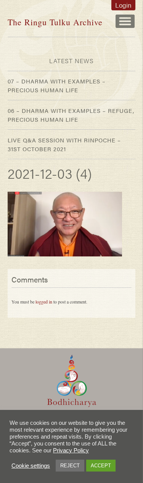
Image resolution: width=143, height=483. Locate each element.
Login (123, 5)
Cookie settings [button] (30, 466)
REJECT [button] (70, 465)
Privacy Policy (71, 450)
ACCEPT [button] (101, 465)
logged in (43, 302)
